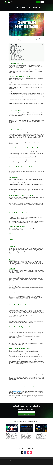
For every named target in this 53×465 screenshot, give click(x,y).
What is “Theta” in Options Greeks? (16, 57)
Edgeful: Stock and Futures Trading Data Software (25, 434)
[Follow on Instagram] (28, 452)
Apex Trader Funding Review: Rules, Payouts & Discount (40, 434)
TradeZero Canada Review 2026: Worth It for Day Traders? (11, 434)
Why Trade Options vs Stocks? (15, 52)
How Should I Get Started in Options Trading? (17, 59)
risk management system (35, 398)
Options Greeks (13, 54)
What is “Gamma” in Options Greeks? (16, 56)
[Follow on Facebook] (25, 452)
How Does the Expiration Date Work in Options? (18, 49)
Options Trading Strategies (15, 53)
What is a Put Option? (14, 48)
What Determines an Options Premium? (17, 51)
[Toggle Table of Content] (42, 44)
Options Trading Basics (14, 45)
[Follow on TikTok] (31, 452)
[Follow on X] (22, 452)
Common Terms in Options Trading (16, 46)
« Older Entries (7, 444)
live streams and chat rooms (17, 391)
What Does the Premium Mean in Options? (17, 50)
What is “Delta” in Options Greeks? (16, 55)
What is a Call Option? (14, 47)
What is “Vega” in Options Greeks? (16, 58)
